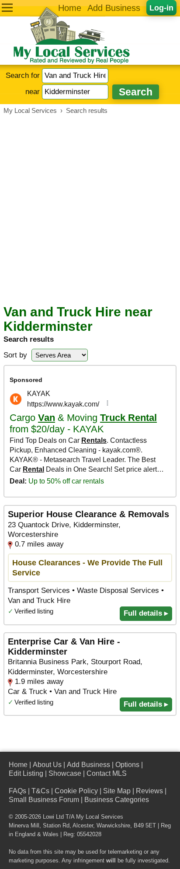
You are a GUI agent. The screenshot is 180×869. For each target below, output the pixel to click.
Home (69, 8)
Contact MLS (107, 773)
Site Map (117, 791)
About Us (47, 764)
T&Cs (40, 791)
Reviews (149, 791)
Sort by (15, 355)
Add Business (113, 8)
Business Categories (116, 799)
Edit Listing (26, 773)
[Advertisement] (90, 209)
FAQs (17, 791)
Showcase (64, 773)
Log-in (161, 7)
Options (127, 764)
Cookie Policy (76, 791)
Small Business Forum (44, 799)
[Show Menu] (7, 8)
